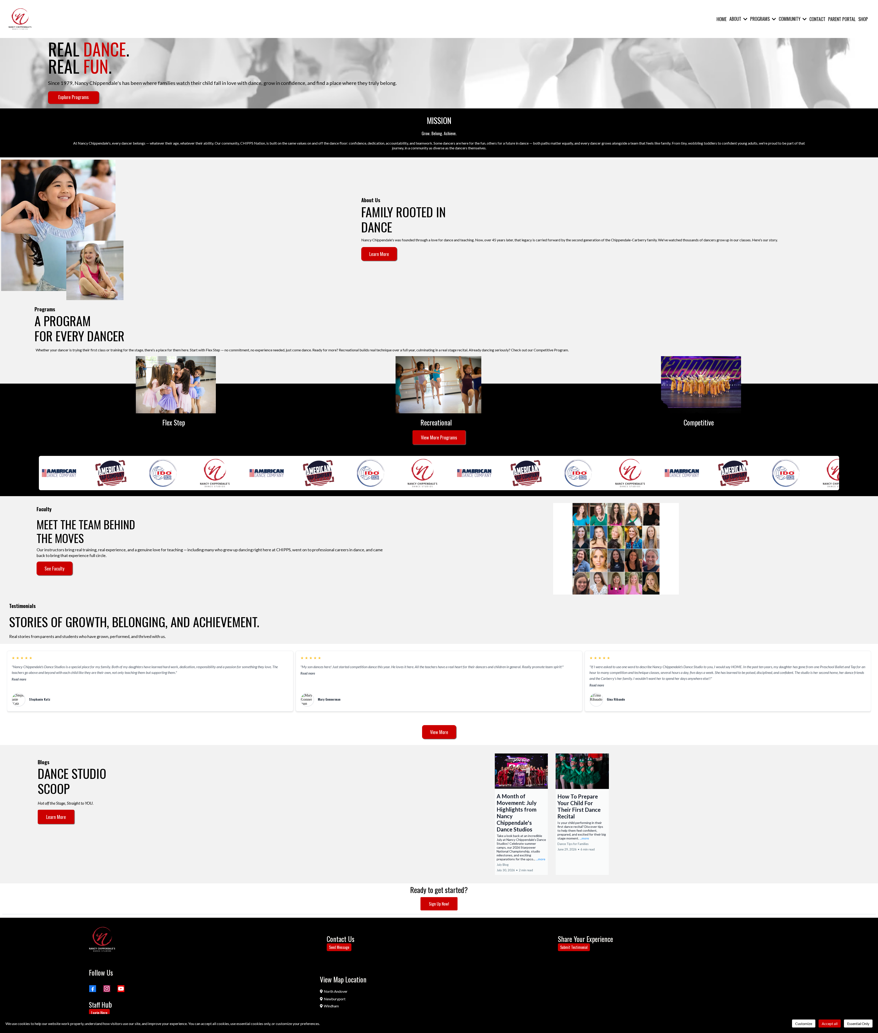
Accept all (830, 1023)
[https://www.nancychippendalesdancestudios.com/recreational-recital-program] (438, 384)
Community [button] (790, 18)
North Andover (336, 991)
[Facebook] (93, 989)
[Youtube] (121, 989)
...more (540, 859)
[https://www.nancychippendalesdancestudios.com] (102, 939)
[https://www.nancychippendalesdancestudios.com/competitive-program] (701, 384)
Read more (19, 679)
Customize (803, 1023)
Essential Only (858, 1023)
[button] (744, 18)
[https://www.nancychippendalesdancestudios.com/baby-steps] (176, 384)
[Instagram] (107, 989)
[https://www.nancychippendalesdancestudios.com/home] (20, 19)
